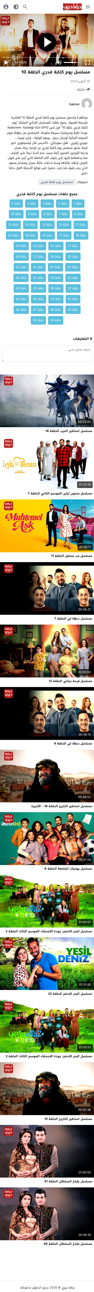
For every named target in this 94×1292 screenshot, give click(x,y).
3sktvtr (74, 104)
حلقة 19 (30, 235)
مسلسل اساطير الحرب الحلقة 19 (68, 431)
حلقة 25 (73, 256)
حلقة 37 (73, 288)
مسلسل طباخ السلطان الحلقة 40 (68, 1244)
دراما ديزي (68, 1287)
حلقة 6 (78, 214)
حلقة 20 (13, 235)
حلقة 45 (73, 310)
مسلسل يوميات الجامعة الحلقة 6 (68, 868)
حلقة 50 (38, 320)
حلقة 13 (47, 224)
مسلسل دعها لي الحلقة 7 (73, 618)
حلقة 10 (16, 214)
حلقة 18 (47, 235)
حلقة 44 (21, 299)
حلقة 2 (62, 203)
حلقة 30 (55, 267)
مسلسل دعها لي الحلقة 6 (73, 743)
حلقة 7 (63, 214)
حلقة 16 (81, 235)
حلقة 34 (55, 278)
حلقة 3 (47, 203)
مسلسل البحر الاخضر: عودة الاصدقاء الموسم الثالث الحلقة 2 (49, 1056)
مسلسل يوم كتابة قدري (57, 182)
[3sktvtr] (86, 108)
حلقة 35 (38, 278)
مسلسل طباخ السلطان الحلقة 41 (68, 1181)
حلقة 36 (21, 278)
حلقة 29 (72, 267)
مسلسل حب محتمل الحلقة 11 (71, 556)
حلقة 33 (73, 278)
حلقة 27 (38, 256)
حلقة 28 (21, 256)
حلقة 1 (78, 203)
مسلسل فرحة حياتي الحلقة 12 (70, 681)
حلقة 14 (30, 224)
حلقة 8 (47, 214)
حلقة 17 (64, 235)
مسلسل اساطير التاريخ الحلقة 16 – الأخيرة (61, 806)
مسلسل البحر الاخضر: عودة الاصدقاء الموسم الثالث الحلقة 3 (48, 931)
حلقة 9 (32, 214)
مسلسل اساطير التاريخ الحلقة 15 (68, 1119)
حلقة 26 (55, 256)
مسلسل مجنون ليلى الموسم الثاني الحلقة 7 (60, 493)
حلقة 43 (38, 299)
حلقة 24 (21, 246)
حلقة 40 (21, 288)
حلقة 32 (21, 267)
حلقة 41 (73, 299)
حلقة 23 (38, 246)
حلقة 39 (38, 288)
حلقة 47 (38, 310)
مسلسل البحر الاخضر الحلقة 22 (70, 994)
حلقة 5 (16, 203)
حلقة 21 (73, 246)
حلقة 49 (55, 320)
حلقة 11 (81, 224)
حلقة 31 (38, 267)
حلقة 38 (55, 288)
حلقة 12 (64, 224)
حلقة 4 (31, 203)
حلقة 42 (55, 299)
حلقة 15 (13, 224)
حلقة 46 (55, 310)
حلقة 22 (55, 246)
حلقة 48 (21, 310)
